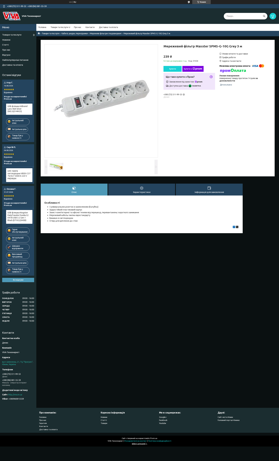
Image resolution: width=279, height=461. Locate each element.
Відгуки (6, 55)
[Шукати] (264, 16)
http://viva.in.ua (15, 394)
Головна (42, 27)
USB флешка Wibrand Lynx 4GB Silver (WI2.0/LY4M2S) (17, 108)
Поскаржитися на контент (136, 441)
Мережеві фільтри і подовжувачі (105, 33)
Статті (5, 44)
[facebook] (234, 227)
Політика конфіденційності (159, 441)
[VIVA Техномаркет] (11, 16)
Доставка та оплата (108, 27)
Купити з (188, 69)
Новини (6, 40)
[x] (237, 227)
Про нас (77, 27)
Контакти (90, 27)
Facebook (163, 420)
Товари (104, 423)
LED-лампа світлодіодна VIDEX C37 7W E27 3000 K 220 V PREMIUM (19, 175)
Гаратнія (43, 423)
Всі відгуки (18, 280)
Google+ (163, 417)
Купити (172, 69)
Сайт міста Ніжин (225, 417)
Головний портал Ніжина (228, 420)
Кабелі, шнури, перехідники (75, 33)
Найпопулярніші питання (15, 60)
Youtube (162, 423)
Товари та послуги (59, 27)
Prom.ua (153, 438)
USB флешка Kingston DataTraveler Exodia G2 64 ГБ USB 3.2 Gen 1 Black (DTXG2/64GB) (18, 216)
